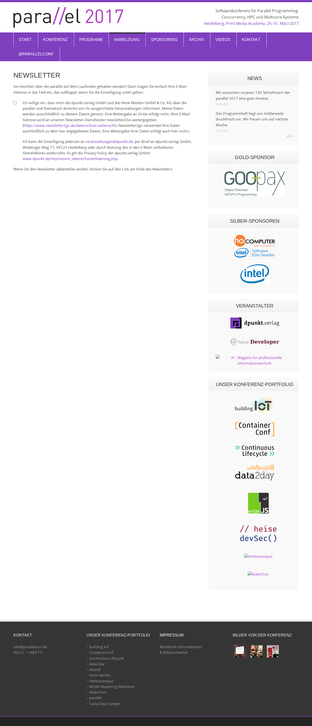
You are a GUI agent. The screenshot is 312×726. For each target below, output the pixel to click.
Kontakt (251, 40)
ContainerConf (101, 652)
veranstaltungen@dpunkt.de (109, 141)
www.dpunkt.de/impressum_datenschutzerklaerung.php (70, 158)
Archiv (196, 40)
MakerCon (98, 692)
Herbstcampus (101, 680)
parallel (95, 697)
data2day (97, 663)
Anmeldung (126, 40)
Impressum (172, 635)
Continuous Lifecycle (106, 658)
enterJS (95, 669)
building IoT (99, 646)
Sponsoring (164, 40)
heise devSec (100, 675)
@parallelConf (36, 54)
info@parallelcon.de (30, 646)
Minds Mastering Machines (112, 686)
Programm (91, 40)
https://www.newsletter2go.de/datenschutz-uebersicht (69, 125)
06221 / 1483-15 (27, 652)
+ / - (290, 136)
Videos (222, 40)
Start (25, 40)
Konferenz (55, 40)
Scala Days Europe (104, 703)
